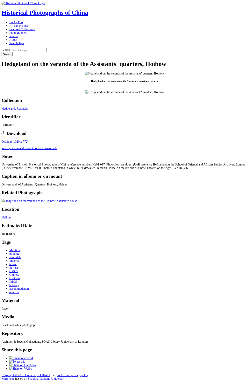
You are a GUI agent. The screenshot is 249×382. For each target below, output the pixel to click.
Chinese (14, 274)
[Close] (124, 89)
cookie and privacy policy (72, 375)
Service (13, 267)
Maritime (14, 250)
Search (6, 50)
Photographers (18, 32)
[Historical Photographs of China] (23, 3)
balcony (14, 285)
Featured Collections (22, 29)
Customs (14, 278)
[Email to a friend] (21, 358)
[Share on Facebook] (22, 365)
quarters (14, 292)
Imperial (14, 260)
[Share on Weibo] (20, 368)
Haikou (6, 217)
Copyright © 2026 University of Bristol (26, 375)
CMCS (13, 271)
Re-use (13, 36)
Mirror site (8, 378)
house (13, 264)
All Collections (18, 25)
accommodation (19, 288)
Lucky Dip (16, 22)
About (13, 39)
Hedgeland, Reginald (15, 108)
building (14, 253)
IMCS (13, 281)
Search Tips (16, 43)
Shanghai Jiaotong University (46, 378)
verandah (15, 257)
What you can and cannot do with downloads (29, 148)
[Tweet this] (17, 361)
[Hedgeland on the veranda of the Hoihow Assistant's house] (39, 201)
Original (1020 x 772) (15, 141)
